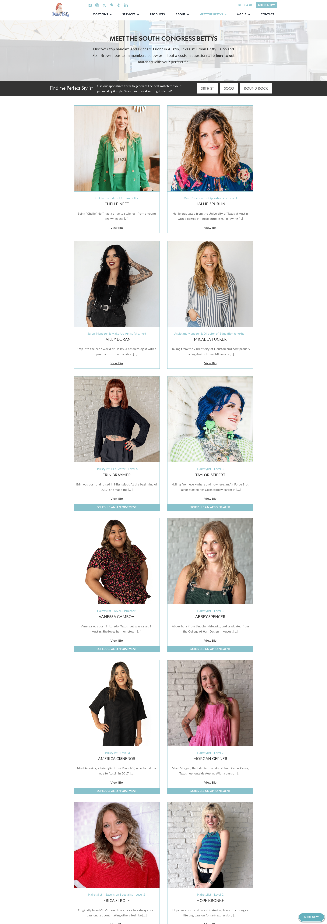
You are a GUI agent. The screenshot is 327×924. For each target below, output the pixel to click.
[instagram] (97, 5)
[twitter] (104, 5)
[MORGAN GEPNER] (210, 663)
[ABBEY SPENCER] (210, 521)
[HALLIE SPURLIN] (210, 108)
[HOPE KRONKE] (210, 804)
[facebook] (90, 5)
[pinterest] (111, 5)
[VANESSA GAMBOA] (117, 521)
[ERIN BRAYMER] (117, 379)
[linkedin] (126, 5)
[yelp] (119, 5)
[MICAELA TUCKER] (210, 243)
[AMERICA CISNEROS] (117, 663)
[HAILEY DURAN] (117, 243)
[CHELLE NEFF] (117, 108)
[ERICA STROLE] (117, 804)
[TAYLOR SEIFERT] (210, 379)
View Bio (117, 227)
